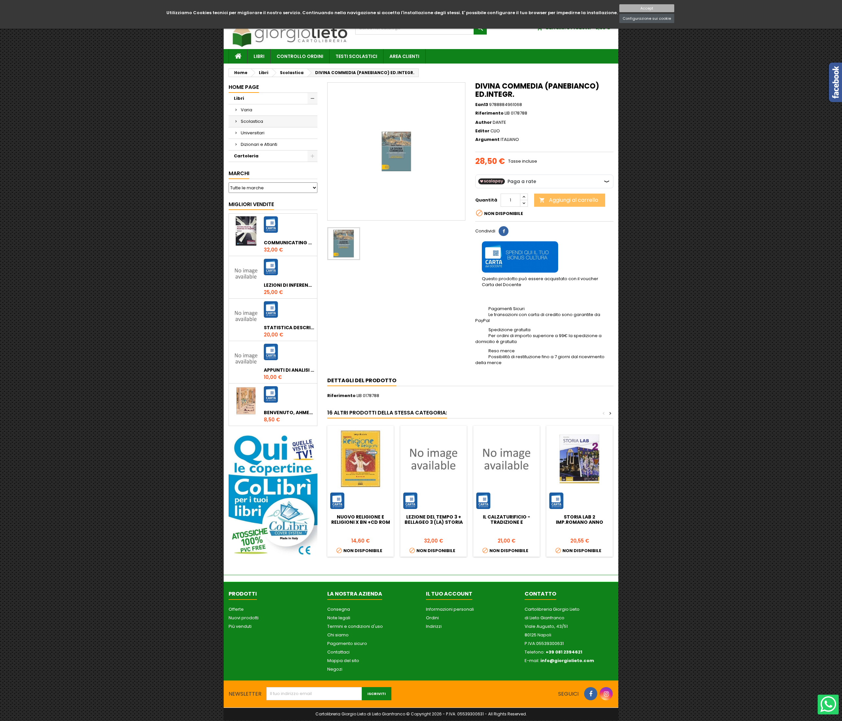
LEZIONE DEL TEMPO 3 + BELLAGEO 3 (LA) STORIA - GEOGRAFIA (434, 522)
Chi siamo (338, 635)
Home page (244, 87)
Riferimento (489, 113)
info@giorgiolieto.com (567, 660)
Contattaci (338, 652)
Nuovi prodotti (244, 618)
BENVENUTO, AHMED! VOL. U (289, 412)
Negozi (334, 669)
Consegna (338, 609)
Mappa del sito (343, 660)
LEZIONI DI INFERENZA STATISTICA (289, 285)
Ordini (432, 618)
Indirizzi (434, 626)
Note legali (338, 618)
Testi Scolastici (356, 56)
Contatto (540, 594)
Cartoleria (246, 156)
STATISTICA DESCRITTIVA (289, 327)
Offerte (236, 609)
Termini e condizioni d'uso (355, 626)
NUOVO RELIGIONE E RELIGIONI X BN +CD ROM (360, 519)
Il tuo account (449, 594)
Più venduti (240, 626)
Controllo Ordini (300, 56)
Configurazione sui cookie (647, 18)
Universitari (252, 133)
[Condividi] (503, 231)
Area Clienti (404, 56)
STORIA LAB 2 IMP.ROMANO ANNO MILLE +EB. (579, 522)
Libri (259, 56)
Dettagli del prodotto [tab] (361, 380)
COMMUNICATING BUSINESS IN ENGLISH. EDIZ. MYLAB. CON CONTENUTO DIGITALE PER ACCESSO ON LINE (289, 242)
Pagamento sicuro (347, 643)
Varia (246, 110)
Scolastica (252, 121)
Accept (646, 8)
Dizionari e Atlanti (259, 144)
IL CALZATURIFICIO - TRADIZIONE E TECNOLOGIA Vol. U (507, 522)
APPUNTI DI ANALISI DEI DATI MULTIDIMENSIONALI (289, 370)
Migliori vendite (251, 204)
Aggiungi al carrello (568, 200)
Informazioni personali (450, 609)
